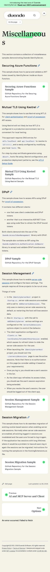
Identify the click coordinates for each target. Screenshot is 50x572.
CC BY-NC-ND (42, 551)
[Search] (34, 15)
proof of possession (36, 117)
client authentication (14, 117)
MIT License (10, 551)
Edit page (8, 484)
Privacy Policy (6, 548)
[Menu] (44, 13)
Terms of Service (19, 548)
